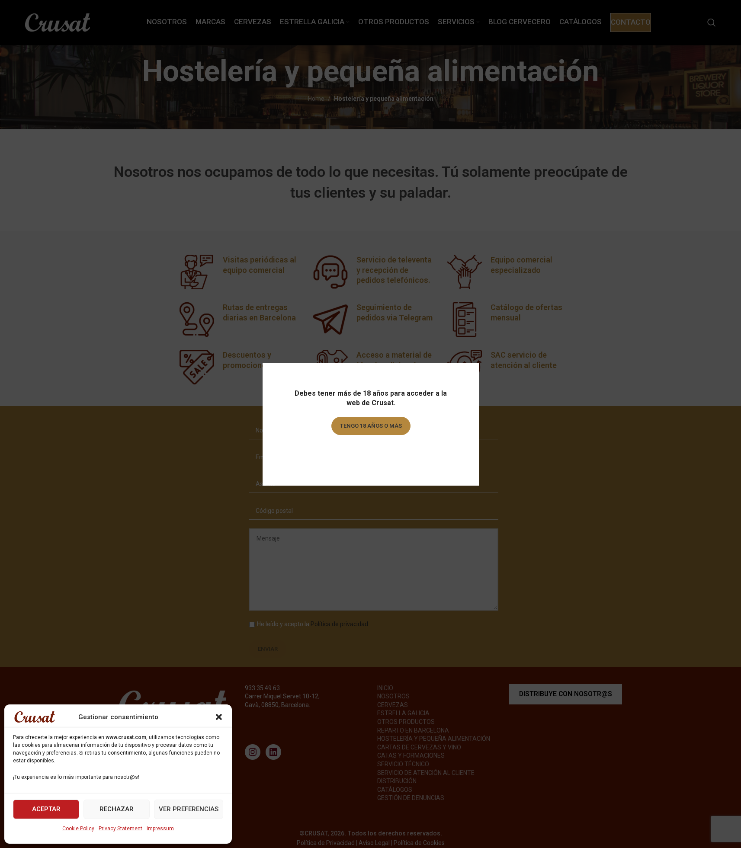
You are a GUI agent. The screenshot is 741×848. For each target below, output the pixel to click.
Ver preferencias (188, 809)
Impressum (160, 829)
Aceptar (46, 809)
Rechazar (116, 809)
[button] (219, 717)
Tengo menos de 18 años (370, 450)
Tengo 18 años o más (370, 425)
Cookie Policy (78, 829)
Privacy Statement (120, 829)
